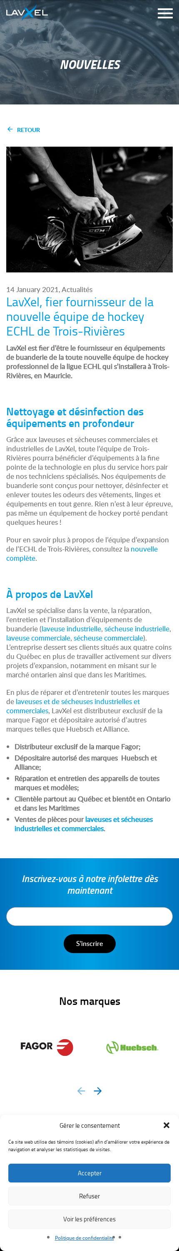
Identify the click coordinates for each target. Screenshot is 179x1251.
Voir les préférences (89, 1219)
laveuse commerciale (38, 638)
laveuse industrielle (71, 628)
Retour (28, 129)
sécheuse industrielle (136, 628)
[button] (166, 1125)
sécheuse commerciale (108, 638)
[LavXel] (27, 11)
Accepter (90, 1173)
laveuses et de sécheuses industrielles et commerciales (73, 706)
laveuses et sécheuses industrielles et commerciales (84, 823)
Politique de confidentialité (84, 1237)
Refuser (89, 1196)
